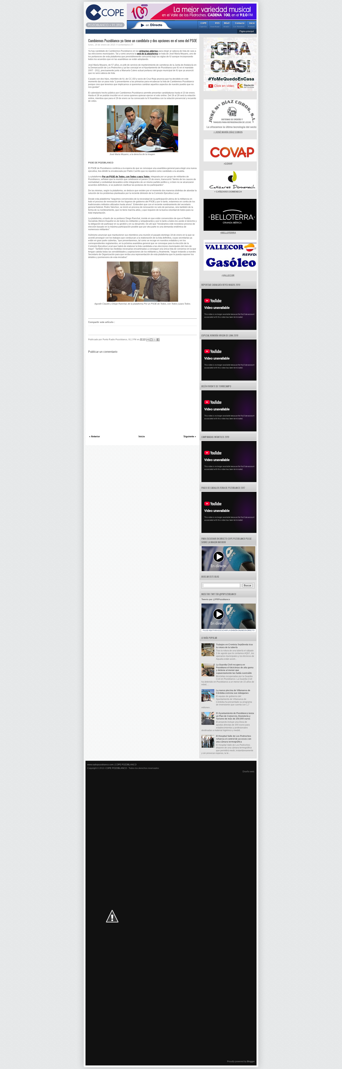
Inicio (251, 25)
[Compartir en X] (154, 339)
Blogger (251, 1061)
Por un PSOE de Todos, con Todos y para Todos (126, 176)
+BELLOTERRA (228, 233)
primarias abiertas (148, 51)
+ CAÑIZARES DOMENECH (228, 192)
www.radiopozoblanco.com (100, 764)
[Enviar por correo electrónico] (148, 339)
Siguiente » (189, 436)
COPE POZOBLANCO (125, 764)
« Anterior (94, 436)
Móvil (226, 25)
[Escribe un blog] (151, 339)
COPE (203, 25)
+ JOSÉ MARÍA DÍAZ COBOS (228, 132)
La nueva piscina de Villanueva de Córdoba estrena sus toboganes (233, 692)
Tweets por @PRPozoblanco (215, 599)
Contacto (238, 25)
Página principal (247, 31)
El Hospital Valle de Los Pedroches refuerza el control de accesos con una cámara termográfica (233, 739)
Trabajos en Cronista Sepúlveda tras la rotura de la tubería (234, 646)
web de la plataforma (147, 53)
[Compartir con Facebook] (158, 339)
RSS (215, 25)
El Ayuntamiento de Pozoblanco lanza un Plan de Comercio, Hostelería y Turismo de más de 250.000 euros (235, 716)
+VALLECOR (228, 275)
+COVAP (228, 163)
